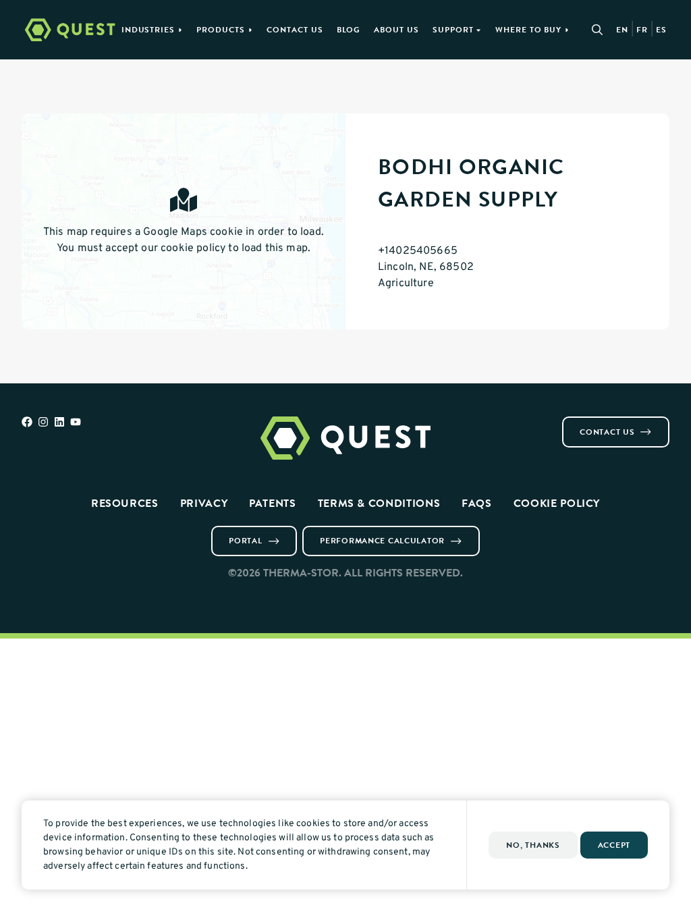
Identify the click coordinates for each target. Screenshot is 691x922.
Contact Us (295, 30)
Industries (148, 30)
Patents (272, 503)
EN (622, 30)
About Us (396, 30)
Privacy (203, 503)
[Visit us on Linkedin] (59, 421)
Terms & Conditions (379, 503)
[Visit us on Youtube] (75, 421)
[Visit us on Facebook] (27, 421)
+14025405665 (418, 251)
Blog (349, 30)
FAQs (477, 503)
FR (642, 30)
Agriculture (406, 283)
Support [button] (453, 30)
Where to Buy (528, 30)
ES (661, 30)
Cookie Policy (557, 503)
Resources (125, 503)
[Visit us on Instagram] (43, 421)
